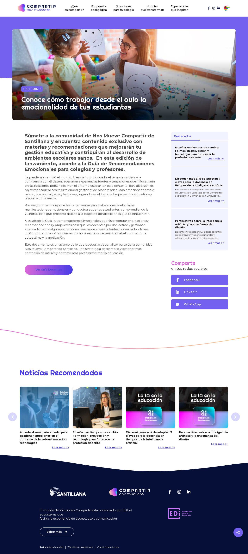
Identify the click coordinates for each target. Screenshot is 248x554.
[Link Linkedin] (218, 8)
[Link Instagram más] (179, 492)
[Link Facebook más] (170, 492)
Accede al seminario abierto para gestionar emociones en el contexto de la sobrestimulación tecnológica (43, 438)
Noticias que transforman (152, 8)
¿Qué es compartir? (74, 8)
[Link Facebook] (208, 8)
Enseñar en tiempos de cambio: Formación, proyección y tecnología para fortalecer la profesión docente (197, 152)
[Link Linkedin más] (189, 492)
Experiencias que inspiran (179, 8)
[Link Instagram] (213, 8)
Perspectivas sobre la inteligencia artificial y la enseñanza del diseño (198, 224)
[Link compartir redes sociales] (238, 532)
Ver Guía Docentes (48, 269)
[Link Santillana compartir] (227, 8)
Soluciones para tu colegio (123, 8)
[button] (199, 280)
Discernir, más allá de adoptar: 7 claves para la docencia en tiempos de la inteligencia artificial (199, 182)
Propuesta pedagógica (99, 8)
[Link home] (36, 8)
